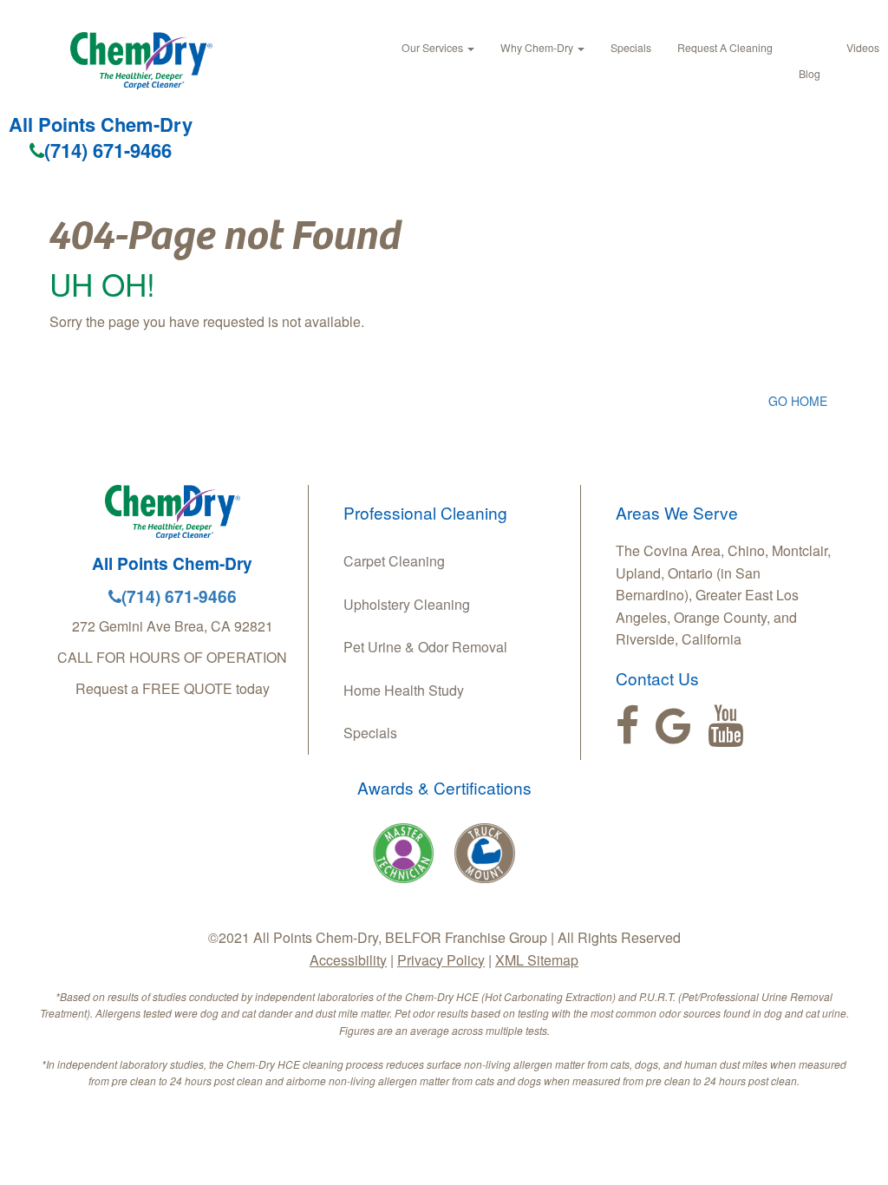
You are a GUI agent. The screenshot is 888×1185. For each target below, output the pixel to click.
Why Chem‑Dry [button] (538, 47)
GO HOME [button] (797, 400)
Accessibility (348, 960)
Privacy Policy (441, 960)
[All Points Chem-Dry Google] (673, 726)
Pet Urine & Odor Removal (425, 647)
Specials (630, 47)
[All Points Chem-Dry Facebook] (627, 726)
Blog (809, 73)
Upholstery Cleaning (406, 604)
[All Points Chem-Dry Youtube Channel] (725, 726)
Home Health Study (403, 690)
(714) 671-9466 (108, 150)
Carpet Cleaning (394, 561)
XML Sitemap (536, 960)
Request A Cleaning (725, 47)
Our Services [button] (434, 47)
